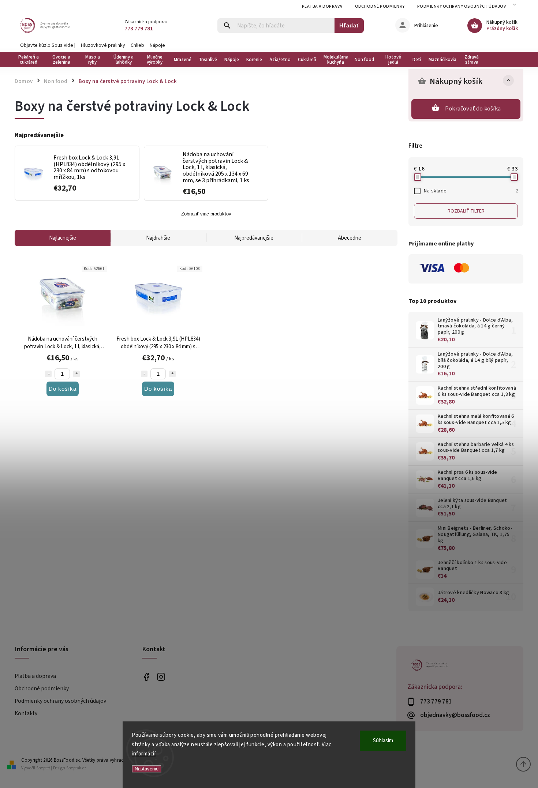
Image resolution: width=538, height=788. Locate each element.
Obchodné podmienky (380, 6)
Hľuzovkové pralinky (103, 45)
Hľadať (349, 25)
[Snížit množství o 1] (48, 374)
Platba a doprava (322, 6)
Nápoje (157, 45)
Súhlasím (383, 740)
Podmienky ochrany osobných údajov (461, 6)
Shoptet (43, 768)
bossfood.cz (161, 676)
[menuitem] (30, 60)
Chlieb (137, 45)
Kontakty (26, 713)
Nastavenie (146, 769)
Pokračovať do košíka (473, 109)
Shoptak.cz (76, 768)
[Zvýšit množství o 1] (76, 374)
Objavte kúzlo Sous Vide (46, 45)
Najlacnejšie (62, 238)
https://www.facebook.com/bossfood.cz (146, 676)
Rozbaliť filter (466, 211)
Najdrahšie (158, 238)
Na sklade (471, 191)
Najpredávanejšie (253, 238)
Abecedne (349, 238)
